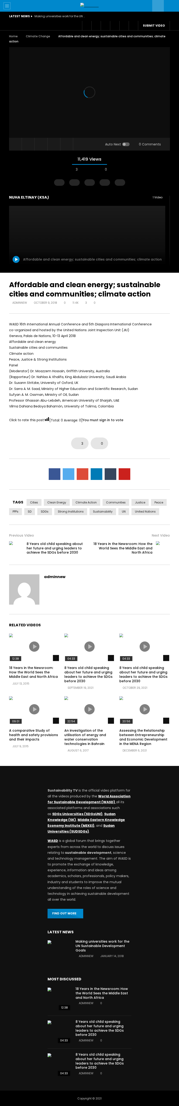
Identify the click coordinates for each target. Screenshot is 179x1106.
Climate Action (86, 502)
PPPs (15, 511)
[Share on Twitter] (68, 474)
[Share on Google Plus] (82, 474)
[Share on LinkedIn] (96, 474)
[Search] (170, 6)
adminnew (19, 303)
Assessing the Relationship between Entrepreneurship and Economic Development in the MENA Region (143, 737)
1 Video (158, 197)
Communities (116, 502)
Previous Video (21, 535)
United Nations (145, 511)
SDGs (44, 511)
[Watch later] (105, 25)
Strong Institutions (71, 511)
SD (29, 511)
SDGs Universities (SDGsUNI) (77, 814)
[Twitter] (96, 25)
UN (124, 511)
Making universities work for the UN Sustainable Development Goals (60, 16)
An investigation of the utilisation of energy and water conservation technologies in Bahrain (85, 737)
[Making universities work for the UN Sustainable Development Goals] (59, 952)
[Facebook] (86, 25)
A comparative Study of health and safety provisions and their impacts (33, 735)
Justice (140, 502)
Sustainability (103, 511)
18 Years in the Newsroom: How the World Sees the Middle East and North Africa (122, 548)
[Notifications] (114, 25)
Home (13, 36)
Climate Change (38, 36)
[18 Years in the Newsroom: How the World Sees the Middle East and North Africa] (163, 548)
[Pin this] (124, 474)
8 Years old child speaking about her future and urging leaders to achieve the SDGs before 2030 (55, 548)
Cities (34, 502)
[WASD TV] (89, 6)
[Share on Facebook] (54, 474)
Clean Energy (56, 502)
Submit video (154, 26)
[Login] (124, 25)
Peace (159, 502)
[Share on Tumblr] (110, 474)
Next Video (161, 535)
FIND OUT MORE (64, 913)
